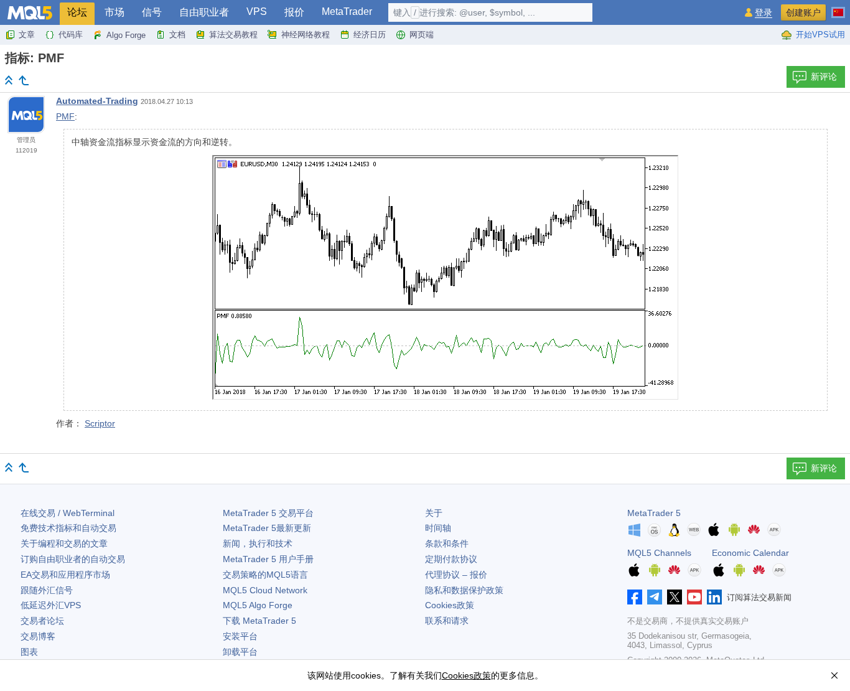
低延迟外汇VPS (51, 605)
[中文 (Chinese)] (838, 7)
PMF (65, 116)
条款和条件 (447, 543)
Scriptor (100, 423)
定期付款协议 (451, 559)
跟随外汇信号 (47, 590)
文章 (27, 34)
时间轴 (438, 528)
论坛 (77, 12)
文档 (177, 34)
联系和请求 (447, 621)
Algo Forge (126, 35)
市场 (114, 12)
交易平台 (268, 513)
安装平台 (240, 636)
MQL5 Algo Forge (257, 605)
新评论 (824, 77)
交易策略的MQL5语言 (265, 575)
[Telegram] (654, 597)
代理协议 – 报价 (456, 575)
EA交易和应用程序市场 (65, 575)
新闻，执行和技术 (257, 543)
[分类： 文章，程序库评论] (24, 80)
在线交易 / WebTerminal (67, 513)
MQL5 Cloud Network (265, 590)
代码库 (70, 34)
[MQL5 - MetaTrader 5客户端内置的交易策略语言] (29, 13)
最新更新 (267, 528)
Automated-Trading (97, 101)
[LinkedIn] (714, 597)
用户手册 (268, 559)
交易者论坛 (42, 621)
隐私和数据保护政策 (464, 590)
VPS (256, 11)
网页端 (421, 34)
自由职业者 (204, 12)
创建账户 (803, 12)
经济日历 (369, 34)
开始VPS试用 (820, 34)
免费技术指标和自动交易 (68, 528)
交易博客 (38, 636)
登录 (763, 12)
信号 (152, 12)
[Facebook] (634, 597)
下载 (259, 621)
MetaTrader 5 (654, 513)
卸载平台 (240, 652)
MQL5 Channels (659, 553)
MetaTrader (347, 11)
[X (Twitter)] (674, 597)
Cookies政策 (449, 605)
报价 (294, 12)
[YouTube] (694, 597)
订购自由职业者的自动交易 (73, 559)
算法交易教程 (233, 34)
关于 (433, 513)
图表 (29, 652)
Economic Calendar (750, 553)
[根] (8, 80)
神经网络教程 (305, 34)
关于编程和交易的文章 (64, 543)
